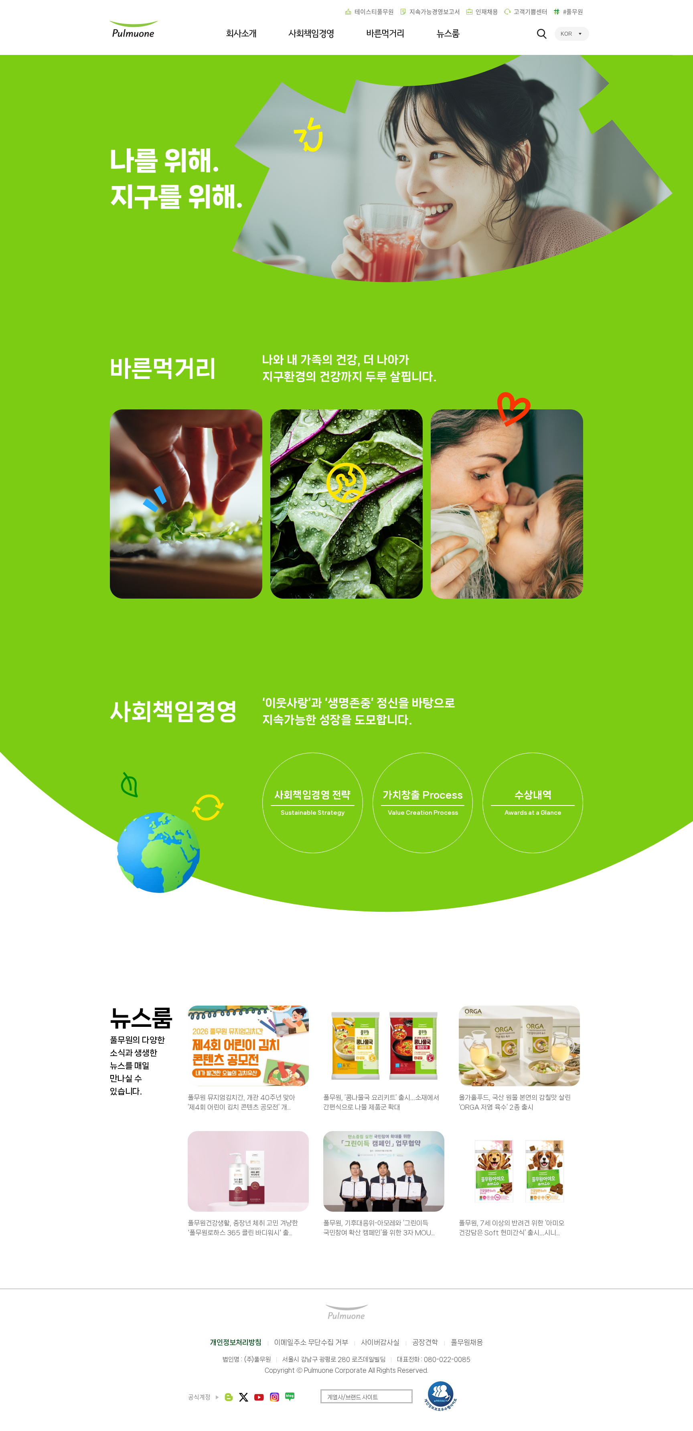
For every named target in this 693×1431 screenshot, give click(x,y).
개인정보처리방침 (235, 1342)
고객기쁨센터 (530, 11)
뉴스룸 (447, 33)
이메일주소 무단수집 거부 (311, 1342)
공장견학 (425, 1342)
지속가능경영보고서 (434, 11)
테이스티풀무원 (374, 11)
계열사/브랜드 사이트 (352, 1397)
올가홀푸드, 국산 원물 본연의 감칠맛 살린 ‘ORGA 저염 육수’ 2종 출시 (515, 1102)
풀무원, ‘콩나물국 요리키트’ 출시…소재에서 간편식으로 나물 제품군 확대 (381, 1102)
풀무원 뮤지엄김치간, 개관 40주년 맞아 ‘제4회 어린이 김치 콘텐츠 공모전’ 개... (241, 1102)
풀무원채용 (467, 1342)
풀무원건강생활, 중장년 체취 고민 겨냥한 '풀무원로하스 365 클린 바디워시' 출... (243, 1227)
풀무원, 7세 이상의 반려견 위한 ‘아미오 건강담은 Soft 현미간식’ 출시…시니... (511, 1227)
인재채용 (487, 11)
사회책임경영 (311, 33)
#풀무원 (573, 11)
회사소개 (241, 33)
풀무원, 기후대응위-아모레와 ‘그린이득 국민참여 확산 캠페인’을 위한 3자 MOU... (379, 1227)
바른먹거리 (385, 33)
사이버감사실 (380, 1342)
